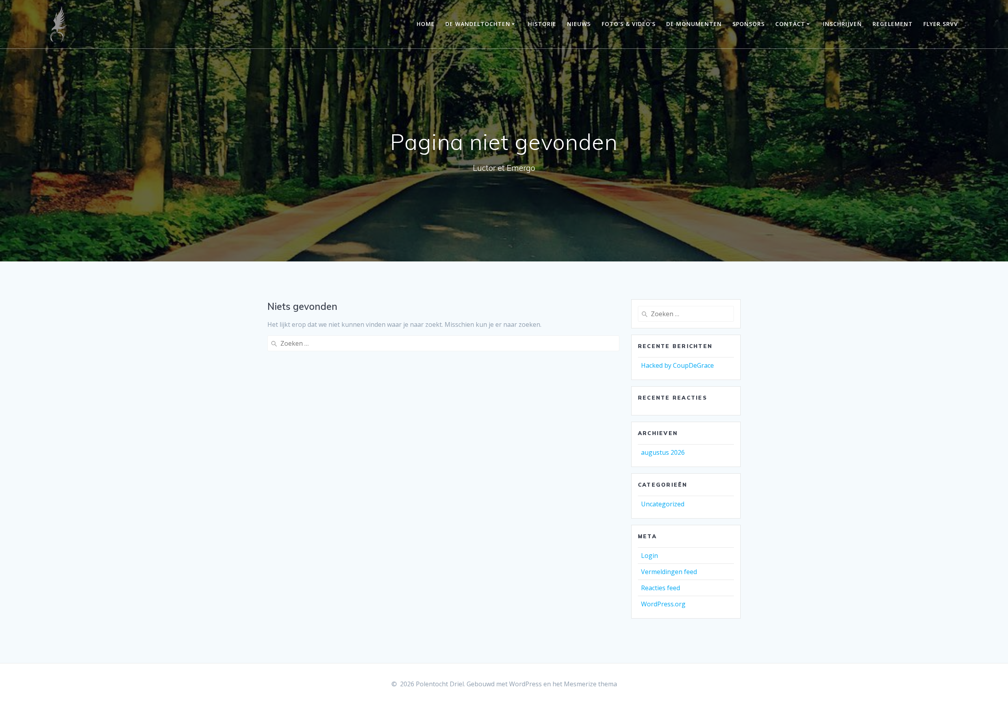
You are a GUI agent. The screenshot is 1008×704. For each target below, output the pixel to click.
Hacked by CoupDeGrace (677, 365)
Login (649, 555)
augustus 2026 (663, 452)
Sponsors (748, 24)
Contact (790, 24)
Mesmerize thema (590, 684)
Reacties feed (660, 588)
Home (426, 24)
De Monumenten (694, 24)
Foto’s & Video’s (629, 24)
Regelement (893, 24)
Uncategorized (662, 504)
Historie (542, 24)
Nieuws (579, 24)
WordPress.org (663, 604)
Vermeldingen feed (669, 571)
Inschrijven (842, 24)
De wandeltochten (477, 24)
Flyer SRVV (940, 24)
